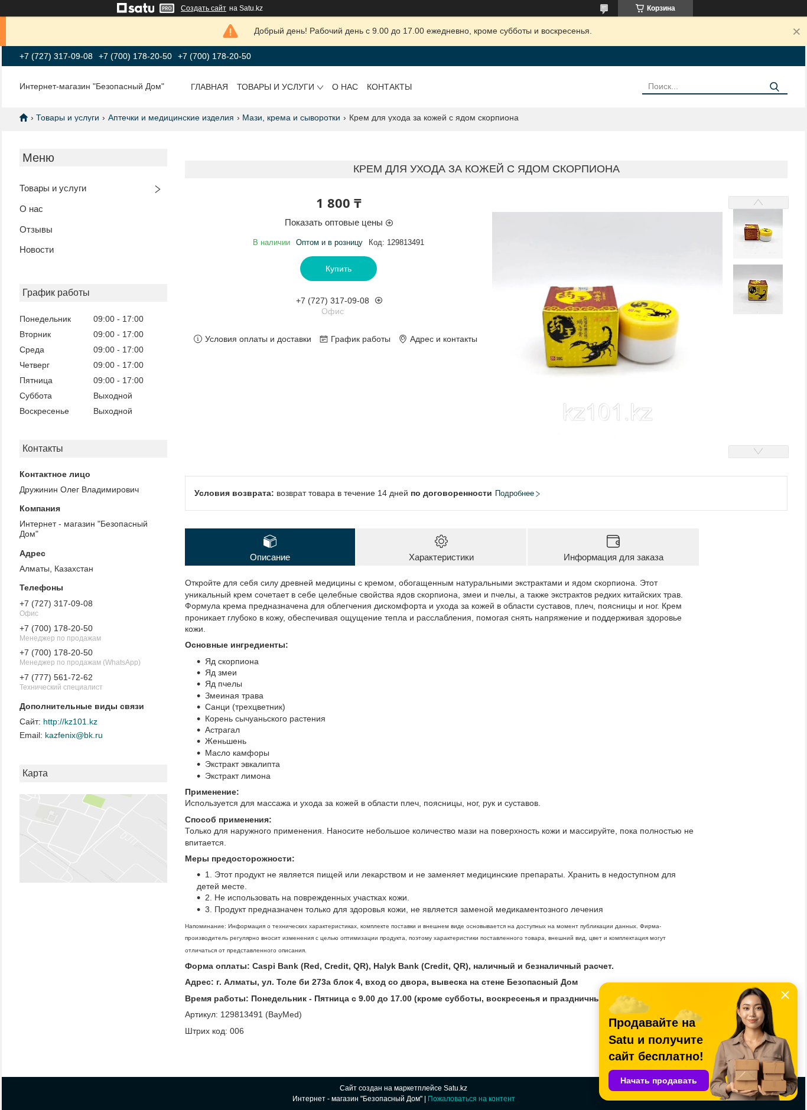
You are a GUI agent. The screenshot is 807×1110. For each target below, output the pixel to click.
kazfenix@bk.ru (74, 735)
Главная (209, 87)
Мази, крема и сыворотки (291, 117)
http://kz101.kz (70, 721)
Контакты (389, 87)
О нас (345, 87)
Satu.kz (455, 1088)
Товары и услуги (275, 87)
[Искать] (774, 87)
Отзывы (36, 229)
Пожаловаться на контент (471, 1099)
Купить (339, 268)
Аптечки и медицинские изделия (171, 117)
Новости (36, 249)
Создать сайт (203, 8)
